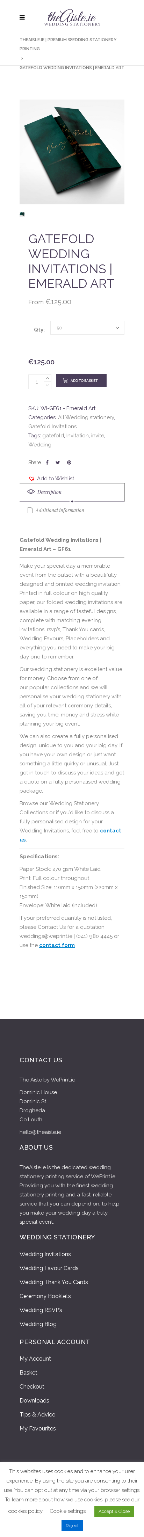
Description (49, 492)
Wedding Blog (38, 1324)
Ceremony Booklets (45, 1296)
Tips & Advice (37, 1414)
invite (97, 435)
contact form (57, 945)
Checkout (32, 1386)
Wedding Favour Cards (49, 1268)
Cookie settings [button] (68, 1511)
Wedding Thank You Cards (54, 1282)
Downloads (34, 1400)
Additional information (59, 510)
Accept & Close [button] (114, 1511)
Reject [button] (72, 1525)
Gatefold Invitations (52, 426)
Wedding (39, 445)
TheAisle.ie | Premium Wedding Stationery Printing (68, 44)
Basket (28, 1372)
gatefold (53, 435)
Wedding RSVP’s (41, 1310)
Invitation (77, 435)
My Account (35, 1358)
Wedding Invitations (45, 1254)
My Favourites (38, 1428)
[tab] (72, 492)
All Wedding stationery (86, 417)
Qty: (39, 330)
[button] (51, 478)
